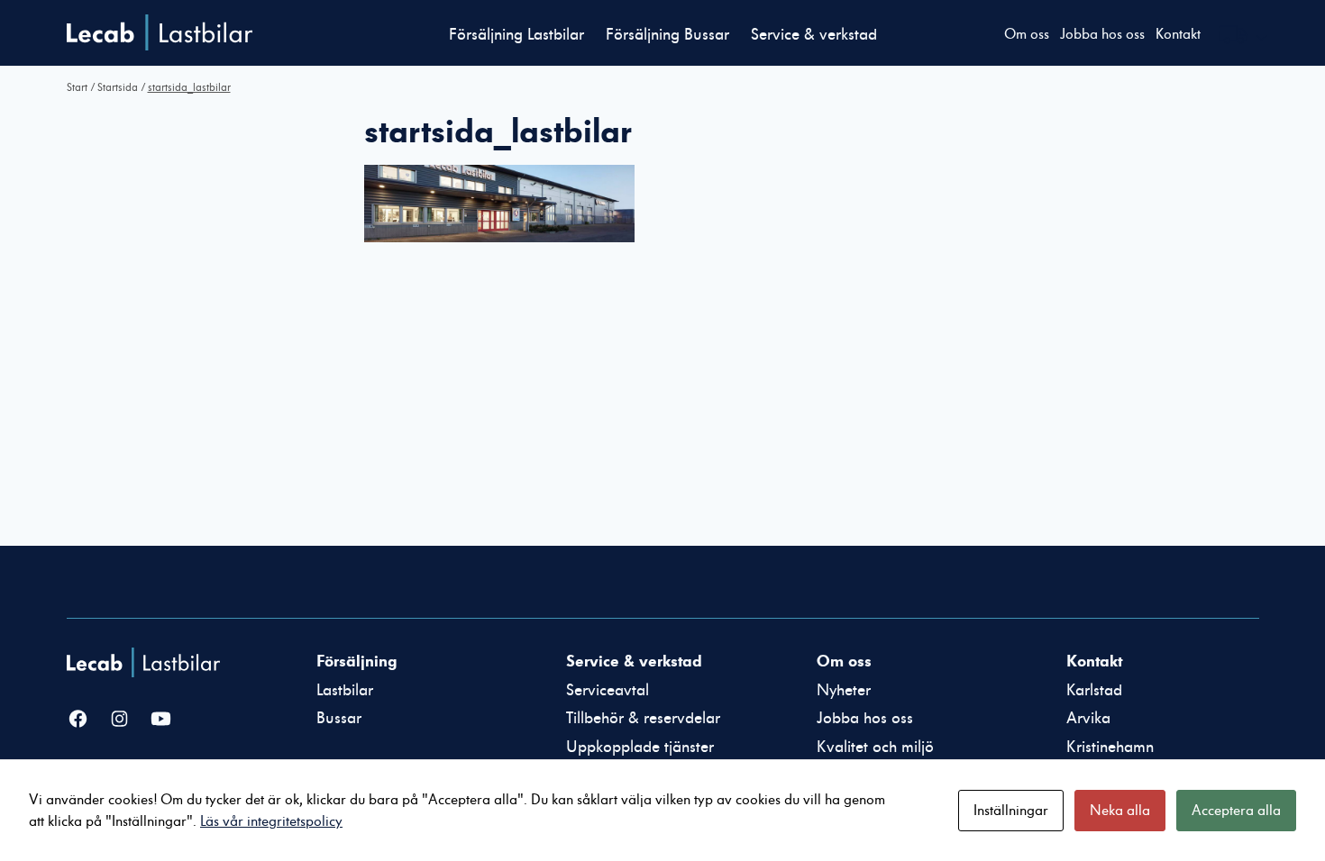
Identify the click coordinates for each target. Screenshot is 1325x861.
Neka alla (1120, 811)
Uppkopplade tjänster (640, 747)
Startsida (117, 88)
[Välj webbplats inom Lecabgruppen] (1244, 37)
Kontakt (1178, 34)
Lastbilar (344, 690)
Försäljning (356, 661)
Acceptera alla (1236, 811)
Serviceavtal (607, 690)
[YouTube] (161, 719)
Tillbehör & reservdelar (643, 718)
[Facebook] (78, 719)
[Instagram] (119, 719)
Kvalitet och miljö (875, 747)
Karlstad (1094, 690)
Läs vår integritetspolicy (271, 821)
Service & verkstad (814, 34)
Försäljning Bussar (667, 34)
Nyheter (844, 690)
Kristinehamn (1110, 747)
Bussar (338, 718)
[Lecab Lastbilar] (145, 662)
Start (77, 88)
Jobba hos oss (1102, 34)
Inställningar (1010, 811)
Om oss (1026, 34)
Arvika (1088, 718)
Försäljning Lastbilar (516, 34)
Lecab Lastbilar (159, 32)
